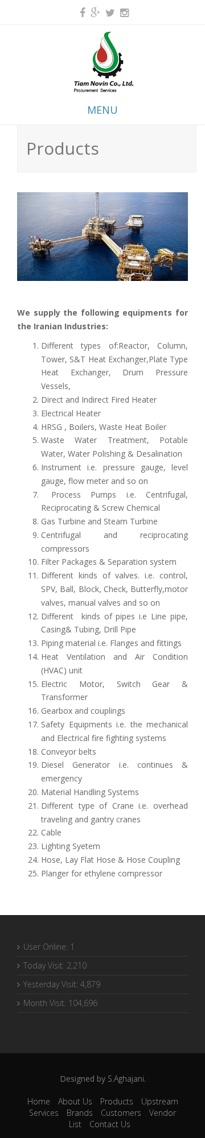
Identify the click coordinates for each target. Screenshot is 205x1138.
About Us (75, 1101)
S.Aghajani (126, 1078)
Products (116, 1101)
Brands (80, 1112)
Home (38, 1101)
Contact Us (109, 1124)
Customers (121, 1112)
